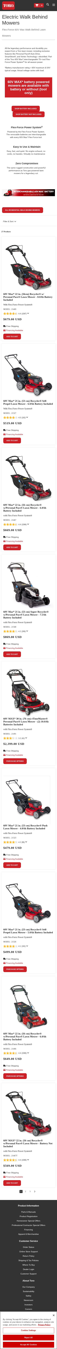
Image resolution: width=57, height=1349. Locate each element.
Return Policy (28, 1256)
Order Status (28, 1247)
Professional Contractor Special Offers (28, 1225)
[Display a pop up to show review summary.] (28, 314)
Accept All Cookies (28, 1345)
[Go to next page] (34, 1191)
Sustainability (28, 1291)
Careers (28, 1309)
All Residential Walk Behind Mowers (22, 210)
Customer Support (28, 1274)
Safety (28, 1296)
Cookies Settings (28, 1330)
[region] (28, 1330)
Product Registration (28, 1216)
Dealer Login (28, 1269)
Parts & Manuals (28, 1212)
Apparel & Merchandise (28, 1234)
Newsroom (28, 1300)
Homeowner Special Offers (28, 1221)
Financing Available (14, 330)
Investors (28, 1305)
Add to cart (12, 337)
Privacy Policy (44, 1325)
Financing (28, 1230)
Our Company (28, 1287)
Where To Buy (28, 1265)
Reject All (28, 1338)
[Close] (54, 1315)
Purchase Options (15, 761)
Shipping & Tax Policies (28, 1260)
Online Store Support (28, 1251)
